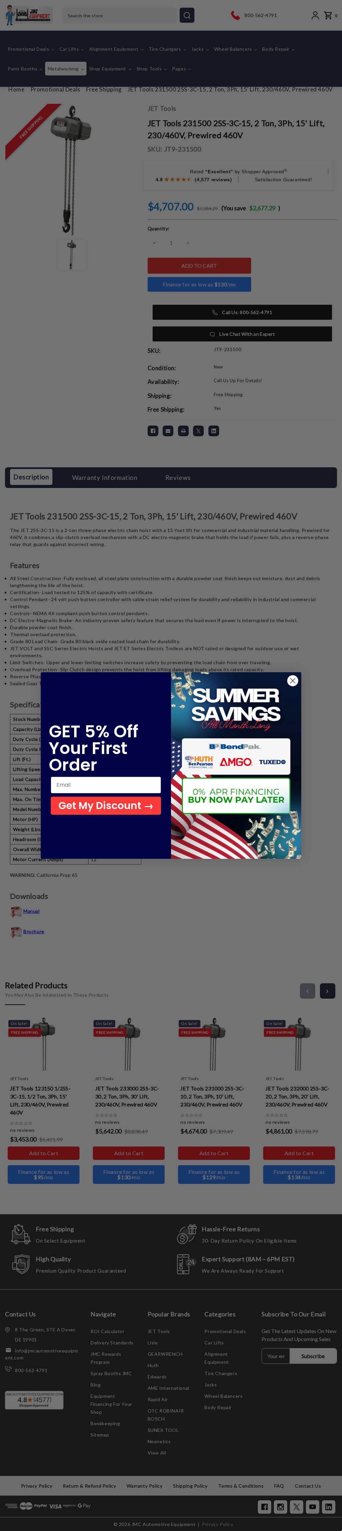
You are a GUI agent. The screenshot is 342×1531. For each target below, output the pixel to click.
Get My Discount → (106, 805)
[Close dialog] (293, 681)
